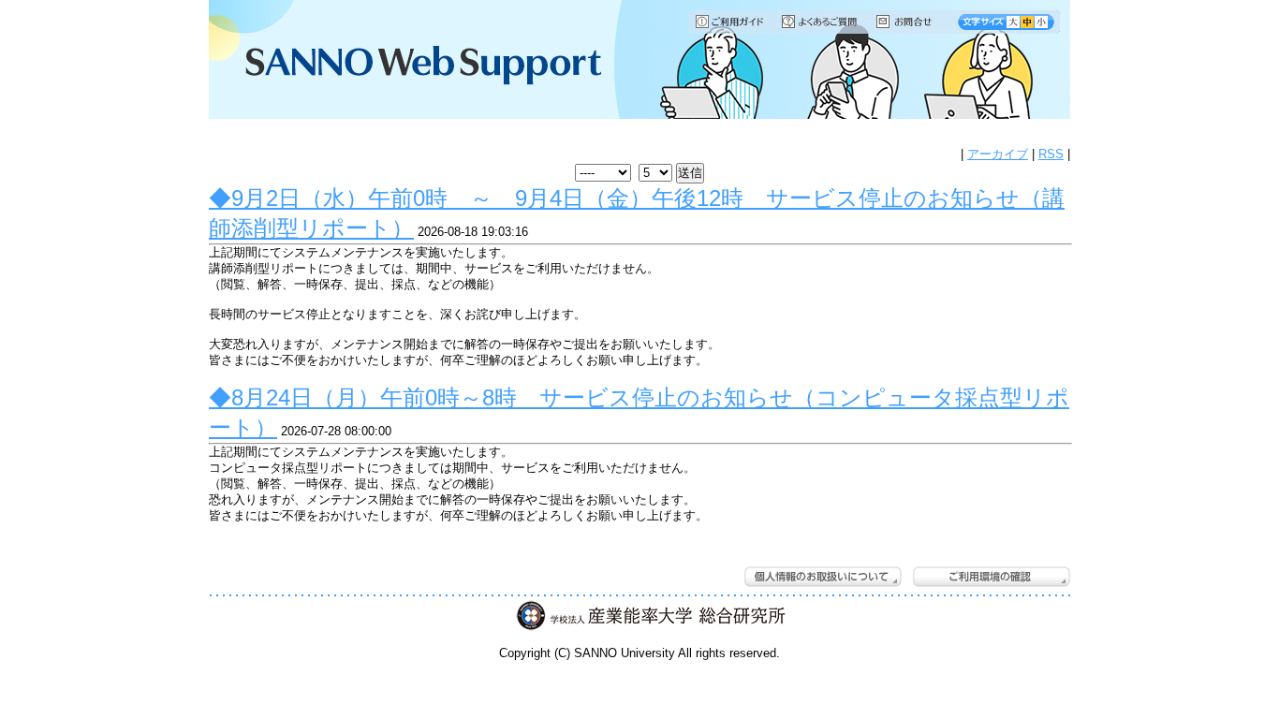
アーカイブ (997, 154)
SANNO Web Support (410, 60)
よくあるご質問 (820, 21)
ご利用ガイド (731, 21)
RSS (1051, 154)
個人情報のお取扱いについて (823, 576)
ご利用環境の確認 (991, 576)
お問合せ (913, 21)
